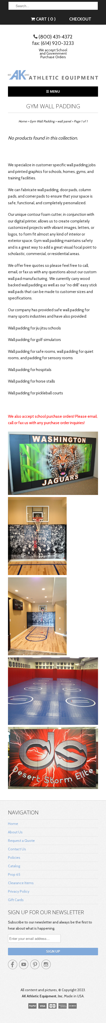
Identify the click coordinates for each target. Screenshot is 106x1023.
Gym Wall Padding (53, 106)
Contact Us (17, 849)
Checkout (80, 19)
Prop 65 (14, 874)
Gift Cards (16, 900)
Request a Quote (21, 840)
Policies (14, 857)
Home (13, 823)
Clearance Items (21, 883)
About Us (15, 832)
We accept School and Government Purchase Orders (53, 53)
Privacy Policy (18, 891)
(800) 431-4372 (55, 37)
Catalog (14, 866)
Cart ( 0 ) (45, 19)
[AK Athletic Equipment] (53, 76)
